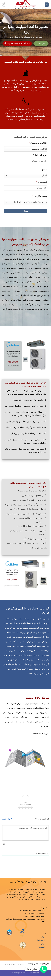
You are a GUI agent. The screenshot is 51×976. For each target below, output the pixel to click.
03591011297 (12, 119)
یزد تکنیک (40, 244)
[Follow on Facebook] (13, 964)
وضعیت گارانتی (39, 196)
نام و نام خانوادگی (38, 155)
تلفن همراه (41, 182)
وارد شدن (6, 819)
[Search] (4, 4)
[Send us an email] (7, 964)
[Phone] (43, 969)
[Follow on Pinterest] (5, 964)
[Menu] (47, 4)
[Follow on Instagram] (11, 964)
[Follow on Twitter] (9, 964)
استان (44, 169)
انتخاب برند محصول (38, 143)
